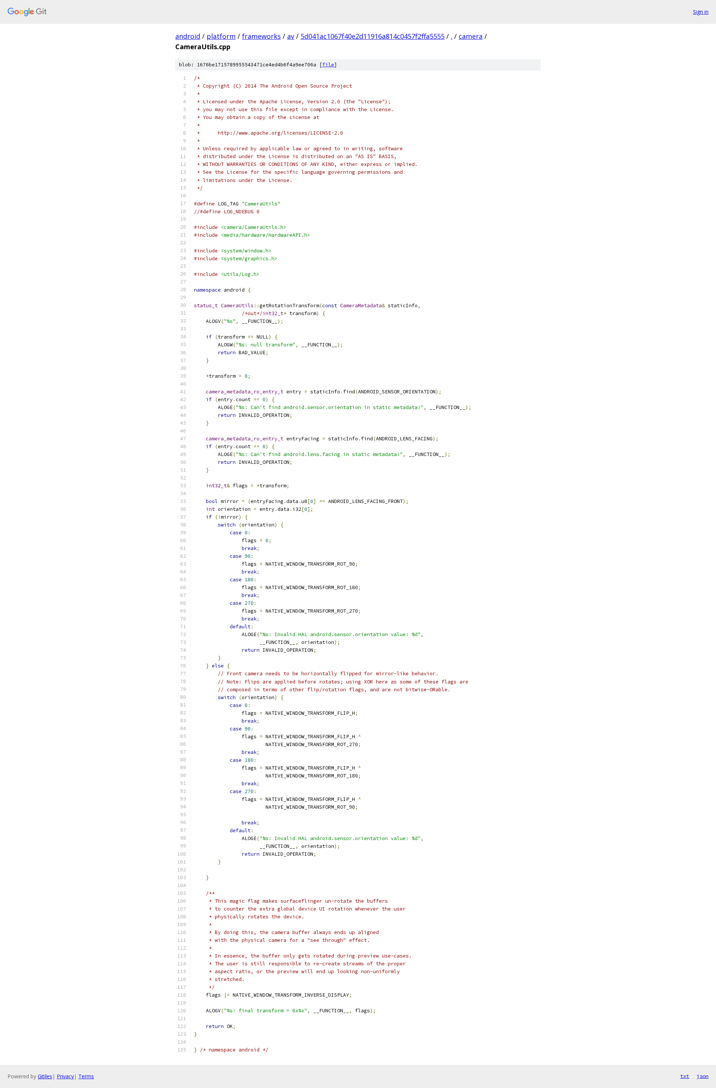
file (328, 65)
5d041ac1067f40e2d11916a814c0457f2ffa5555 (373, 36)
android (187, 36)
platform (221, 36)
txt (684, 1076)
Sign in (701, 11)
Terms (86, 1076)
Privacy (65, 1076)
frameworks (261, 36)
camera (471, 36)
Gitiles (45, 1076)
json (703, 1076)
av (290, 36)
